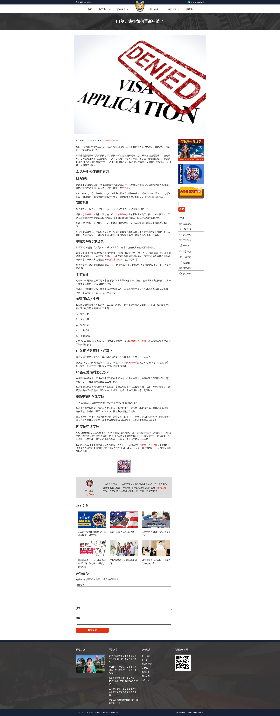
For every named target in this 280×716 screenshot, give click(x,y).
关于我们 (146, 656)
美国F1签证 (147, 664)
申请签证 (162, 487)
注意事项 (187, 257)
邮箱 (78, 618)
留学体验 (187, 268)
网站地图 (146, 676)
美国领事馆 (131, 362)
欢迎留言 (80, 585)
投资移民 (187, 262)
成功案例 (187, 229)
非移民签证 (90, 214)
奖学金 (186, 246)
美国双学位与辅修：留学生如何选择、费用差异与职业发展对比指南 (122, 670)
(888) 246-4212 (85, 2)
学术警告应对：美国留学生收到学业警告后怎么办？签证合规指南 (122, 692)
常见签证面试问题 (137, 341)
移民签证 (122, 214)
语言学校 (187, 240)
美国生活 (187, 274)
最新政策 (187, 251)
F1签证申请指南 (114, 259)
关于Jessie (147, 660)
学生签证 (126, 188)
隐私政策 (146, 680)
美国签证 (116, 140)
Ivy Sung (90, 494)
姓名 (78, 607)
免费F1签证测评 (149, 444)
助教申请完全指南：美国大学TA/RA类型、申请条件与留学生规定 (123, 681)
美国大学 (187, 234)
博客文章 (172, 9)
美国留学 (109, 140)
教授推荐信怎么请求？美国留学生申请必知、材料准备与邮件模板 (122, 659)
